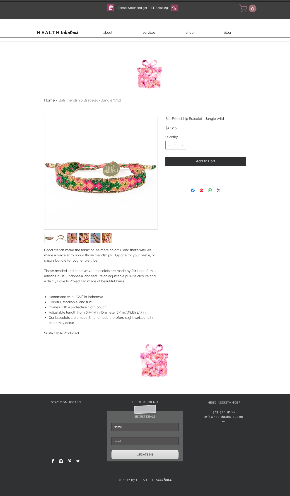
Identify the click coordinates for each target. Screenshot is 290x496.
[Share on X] (218, 190)
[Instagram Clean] (61, 461)
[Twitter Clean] (78, 461)
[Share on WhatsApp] (210, 190)
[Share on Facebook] (193, 190)
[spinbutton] (176, 145)
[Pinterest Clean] (70, 461)
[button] (110, 7)
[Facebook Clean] (53, 461)
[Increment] (183, 145)
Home (49, 100)
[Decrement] (169, 145)
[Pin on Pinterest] (201, 190)
